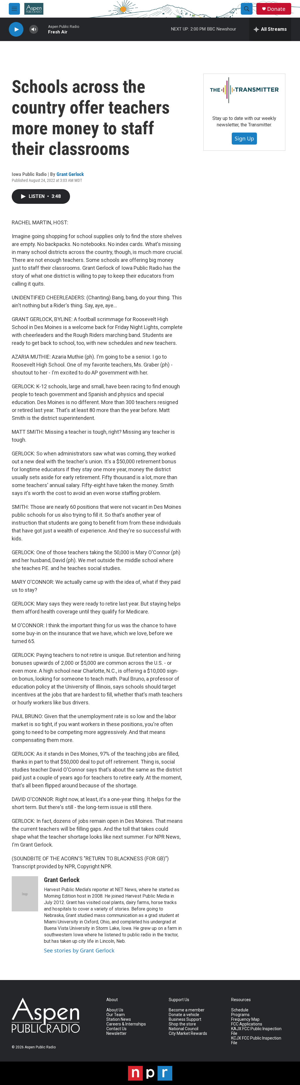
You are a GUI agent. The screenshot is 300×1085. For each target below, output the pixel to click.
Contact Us (116, 1029)
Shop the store (182, 1024)
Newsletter (116, 1033)
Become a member (186, 1010)
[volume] (34, 29)
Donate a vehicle (184, 1015)
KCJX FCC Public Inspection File (256, 1040)
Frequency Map (245, 1019)
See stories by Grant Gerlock (79, 950)
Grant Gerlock (70, 174)
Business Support (185, 1019)
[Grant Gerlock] (25, 893)
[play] (16, 29)
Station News (118, 1019)
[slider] (43, 29)
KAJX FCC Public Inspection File (256, 1031)
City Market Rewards (188, 1033)
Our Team (115, 1015)
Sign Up (244, 138)
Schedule (239, 1010)
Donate (276, 9)
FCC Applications (246, 1024)
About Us (114, 1010)
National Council (183, 1029)
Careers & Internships (126, 1024)
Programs (240, 1015)
